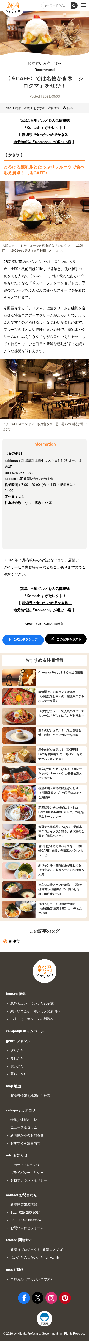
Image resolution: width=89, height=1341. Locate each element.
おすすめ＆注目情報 (45, 66)
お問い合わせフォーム (27, 1228)
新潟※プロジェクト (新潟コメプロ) (37, 1249)
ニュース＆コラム (23, 1127)
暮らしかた (18, 1074)
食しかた (17, 1058)
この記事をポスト (68, 639)
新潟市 (71, 108)
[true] (74, 5)
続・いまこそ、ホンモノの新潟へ (35, 1011)
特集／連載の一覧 (23, 1120)
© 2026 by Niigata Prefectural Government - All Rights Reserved (44, 1333)
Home (7, 108)
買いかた (17, 1066)
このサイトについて (25, 1165)
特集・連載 (22, 108)
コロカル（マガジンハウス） (32, 1279)
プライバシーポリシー (27, 1173)
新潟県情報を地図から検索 (30, 1096)
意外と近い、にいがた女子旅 (32, 1003)
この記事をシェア (25, 639)
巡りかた (17, 1050)
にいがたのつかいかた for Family (35, 1257)
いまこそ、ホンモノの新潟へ (32, 1019)
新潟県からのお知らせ (27, 1135)
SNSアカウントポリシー (28, 1180)
